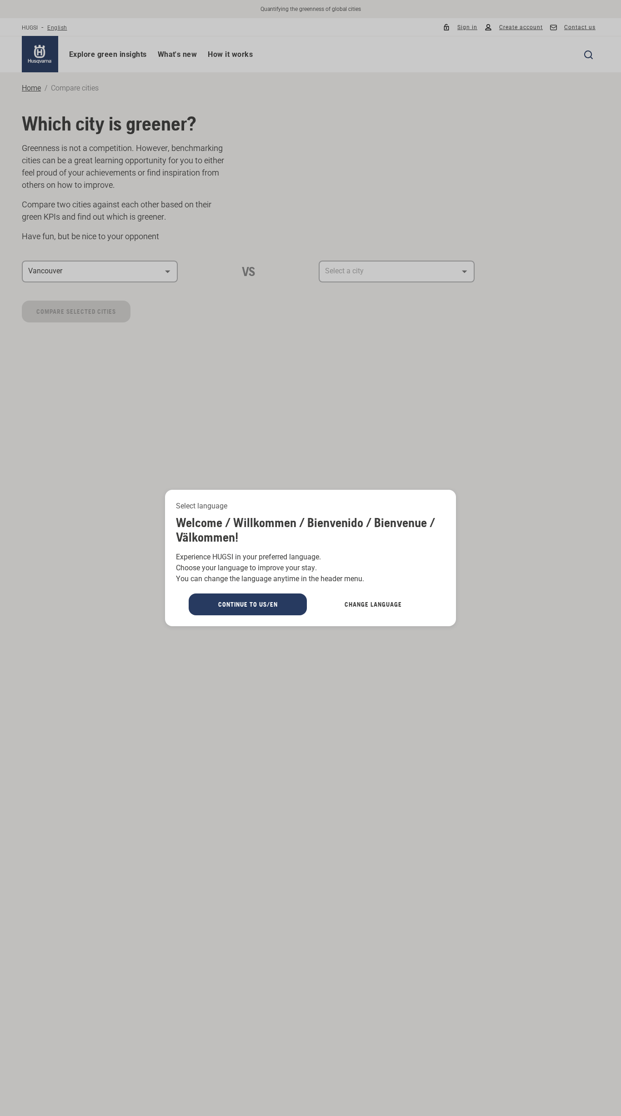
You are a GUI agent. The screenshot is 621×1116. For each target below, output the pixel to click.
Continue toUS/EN (248, 604)
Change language (373, 604)
